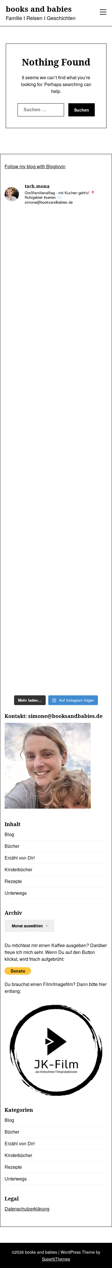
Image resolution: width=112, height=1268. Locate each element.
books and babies (39, 9)
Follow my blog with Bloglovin (35, 166)
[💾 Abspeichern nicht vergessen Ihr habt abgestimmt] (56, 421)
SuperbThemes (56, 1259)
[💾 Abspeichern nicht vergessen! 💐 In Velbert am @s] (56, 601)
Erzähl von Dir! (20, 857)
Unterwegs (16, 893)
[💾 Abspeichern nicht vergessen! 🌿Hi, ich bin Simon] (56, 300)
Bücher (12, 846)
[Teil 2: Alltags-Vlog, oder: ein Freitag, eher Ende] (56, 240)
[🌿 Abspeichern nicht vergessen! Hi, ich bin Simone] (56, 360)
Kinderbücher (18, 869)
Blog (9, 834)
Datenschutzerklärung (27, 1208)
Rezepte (13, 881)
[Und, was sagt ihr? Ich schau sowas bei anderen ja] (56, 481)
